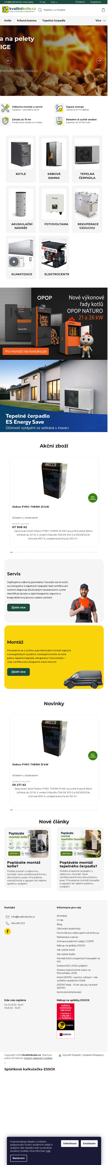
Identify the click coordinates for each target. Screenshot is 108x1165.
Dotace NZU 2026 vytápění (71, 963)
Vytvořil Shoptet (70, 1052)
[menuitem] (6, 20)
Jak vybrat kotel (65, 947)
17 (73, 549)
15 (66, 549)
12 (55, 549)
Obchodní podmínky (68, 925)
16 (69, 549)
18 (77, 549)
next (100, 501)
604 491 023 (17, 920)
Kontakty (27, 2)
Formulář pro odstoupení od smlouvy (77, 930)
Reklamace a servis (66, 934)
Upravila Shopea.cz (92, 1052)
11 (51, 549)
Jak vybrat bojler (65, 951)
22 (92, 549)
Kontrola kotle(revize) (68, 989)
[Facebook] (6, 928)
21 (88, 549)
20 (84, 549)
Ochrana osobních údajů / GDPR (74, 938)
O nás (41, 2)
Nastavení (18, 1158)
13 (58, 549)
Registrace (94, 2)
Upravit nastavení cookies (37, 1055)
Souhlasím (88, 1143)
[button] (9, 61)
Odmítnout (69, 1143)
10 (47, 549)
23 (95, 549)
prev (5, 501)
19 (80, 549)
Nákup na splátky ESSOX (70, 942)
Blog (58, 921)
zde (47, 1151)
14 (62, 549)
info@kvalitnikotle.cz (13, 2)
